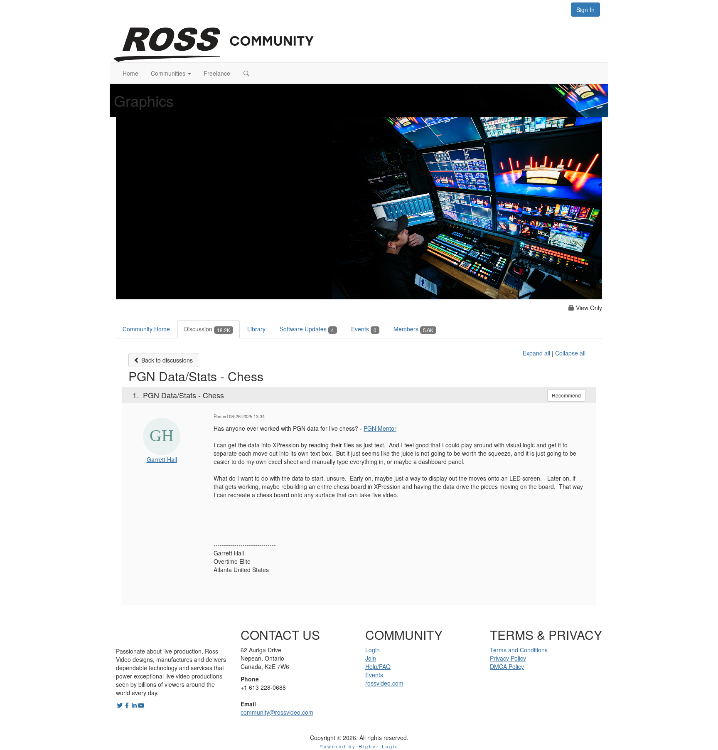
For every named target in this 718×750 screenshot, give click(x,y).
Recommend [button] (566, 395)
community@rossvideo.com (277, 712)
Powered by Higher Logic (359, 746)
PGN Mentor (380, 428)
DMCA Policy (507, 666)
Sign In (585, 9)
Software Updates (307, 329)
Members (413, 329)
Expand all (536, 353)
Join (370, 658)
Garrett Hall (162, 459)
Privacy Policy (508, 658)
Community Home (146, 329)
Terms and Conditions (519, 650)
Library (256, 329)
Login (372, 650)
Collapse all (570, 353)
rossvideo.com (384, 683)
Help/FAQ (378, 666)
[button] (171, 73)
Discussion (207, 329)
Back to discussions (166, 360)
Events (363, 329)
